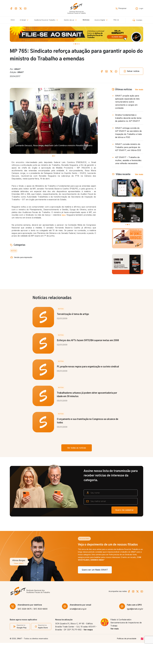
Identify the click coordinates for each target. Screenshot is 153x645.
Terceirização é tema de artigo (73, 314)
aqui (63, 215)
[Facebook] (11, 8)
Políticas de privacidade (126, 641)
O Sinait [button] (23, 20)
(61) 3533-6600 (40, 611)
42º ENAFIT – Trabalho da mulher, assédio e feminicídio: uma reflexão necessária (128, 160)
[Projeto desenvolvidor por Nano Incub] (142, 641)
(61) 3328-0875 (25, 611)
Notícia (13, 250)
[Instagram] (15, 8)
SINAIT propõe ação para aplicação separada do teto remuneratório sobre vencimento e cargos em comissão (127, 101)
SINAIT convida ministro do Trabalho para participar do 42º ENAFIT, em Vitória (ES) (128, 147)
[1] (75, 44)
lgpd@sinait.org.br (135, 611)
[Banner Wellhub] (76, 34)
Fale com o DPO (134, 607)
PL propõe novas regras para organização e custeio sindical (88, 367)
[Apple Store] (41, 628)
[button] (46, 20)
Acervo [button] (100, 20)
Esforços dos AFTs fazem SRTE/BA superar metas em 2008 (88, 340)
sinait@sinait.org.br (78, 611)
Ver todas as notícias (76, 448)
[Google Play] (20, 628)
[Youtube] (25, 8)
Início (13, 20)
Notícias (86, 20)
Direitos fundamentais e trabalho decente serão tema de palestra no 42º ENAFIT (128, 118)
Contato (139, 20)
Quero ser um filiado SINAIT (27, 570)
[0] (52, 156)
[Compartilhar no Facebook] (101, 71)
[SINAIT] (76, 8)
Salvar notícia (132, 71)
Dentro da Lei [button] (69, 20)
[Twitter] (20, 8)
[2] (77, 44)
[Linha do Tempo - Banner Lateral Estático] (127, 264)
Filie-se (116, 20)
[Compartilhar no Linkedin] (106, 71)
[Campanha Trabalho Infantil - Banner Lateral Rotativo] (127, 212)
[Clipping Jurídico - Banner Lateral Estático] (127, 238)
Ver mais (139, 89)
